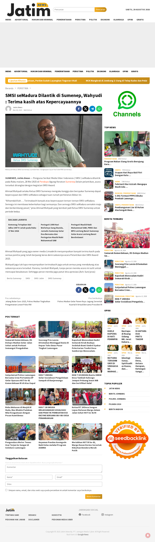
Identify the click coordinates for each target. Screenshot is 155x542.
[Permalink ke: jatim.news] (8, 108)
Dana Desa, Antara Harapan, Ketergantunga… (140, 365)
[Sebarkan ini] (79, 109)
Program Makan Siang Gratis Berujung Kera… (124, 163)
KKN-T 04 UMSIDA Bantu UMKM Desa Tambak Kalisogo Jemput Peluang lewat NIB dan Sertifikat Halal (86, 379)
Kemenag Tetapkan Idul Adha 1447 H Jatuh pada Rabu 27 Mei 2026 (22, 227)
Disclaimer (33, 519)
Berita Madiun (116, 409)
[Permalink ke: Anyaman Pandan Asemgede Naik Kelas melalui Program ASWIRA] (54, 431)
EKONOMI (118, 193)
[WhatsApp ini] (99, 109)
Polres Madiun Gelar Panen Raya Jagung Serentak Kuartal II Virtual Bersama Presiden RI (80, 301)
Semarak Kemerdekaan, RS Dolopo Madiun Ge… (126, 254)
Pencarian (100, 9)
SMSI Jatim (39, 278)
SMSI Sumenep (54, 278)
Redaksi (32, 515)
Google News (83, 534)
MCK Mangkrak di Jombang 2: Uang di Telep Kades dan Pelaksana (100, 80)
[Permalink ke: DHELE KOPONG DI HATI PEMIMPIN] (113, 321)
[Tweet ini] (85, 109)
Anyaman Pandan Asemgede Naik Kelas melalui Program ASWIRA (52, 445)
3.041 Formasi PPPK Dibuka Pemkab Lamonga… (129, 197)
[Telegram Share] (92, 109)
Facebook (86, 514)
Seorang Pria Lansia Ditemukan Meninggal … (131, 265)
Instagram (109, 514)
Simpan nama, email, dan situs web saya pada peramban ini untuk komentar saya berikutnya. (50, 490)
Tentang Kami (12, 515)
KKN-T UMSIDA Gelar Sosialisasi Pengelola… (130, 300)
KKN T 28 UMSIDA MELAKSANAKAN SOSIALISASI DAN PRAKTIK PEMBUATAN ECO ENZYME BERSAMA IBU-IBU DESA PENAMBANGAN (54, 413)
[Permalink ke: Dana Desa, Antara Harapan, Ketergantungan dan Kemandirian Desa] (141, 348)
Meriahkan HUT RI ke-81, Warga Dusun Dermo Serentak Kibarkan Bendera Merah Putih (87, 446)
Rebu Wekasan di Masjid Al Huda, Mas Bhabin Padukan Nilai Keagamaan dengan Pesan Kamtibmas (18, 411)
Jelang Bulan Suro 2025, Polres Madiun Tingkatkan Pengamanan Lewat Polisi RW (27, 301)
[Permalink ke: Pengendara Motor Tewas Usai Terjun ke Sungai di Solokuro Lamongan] (20, 431)
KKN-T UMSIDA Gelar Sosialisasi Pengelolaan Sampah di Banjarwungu (54, 378)
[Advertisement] (77, 45)
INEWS (117, 182)
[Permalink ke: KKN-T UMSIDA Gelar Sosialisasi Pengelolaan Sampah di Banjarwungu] (54, 364)
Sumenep (70, 181)
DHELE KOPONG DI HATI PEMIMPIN (112, 335)
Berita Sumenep (14, 278)
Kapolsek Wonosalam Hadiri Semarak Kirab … (129, 277)
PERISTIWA (108, 250)
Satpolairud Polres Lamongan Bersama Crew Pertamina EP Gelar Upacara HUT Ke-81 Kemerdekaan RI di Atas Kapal (20, 379)
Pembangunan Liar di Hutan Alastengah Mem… (129, 208)
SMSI (28, 278)
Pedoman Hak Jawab (15, 519)
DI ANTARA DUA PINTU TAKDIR (140, 335)
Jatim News (114, 388)
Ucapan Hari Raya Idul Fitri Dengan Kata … (128, 174)
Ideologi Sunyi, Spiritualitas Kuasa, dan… (127, 363)
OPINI (109, 326)
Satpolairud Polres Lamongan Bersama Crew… (130, 288)
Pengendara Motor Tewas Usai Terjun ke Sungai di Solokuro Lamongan (18, 445)
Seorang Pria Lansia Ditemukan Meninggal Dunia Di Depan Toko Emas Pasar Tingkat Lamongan (54, 344)
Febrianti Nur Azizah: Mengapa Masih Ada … (131, 185)
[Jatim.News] (29, 9)
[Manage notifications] (147, 535)
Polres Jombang (117, 399)
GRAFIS (118, 170)
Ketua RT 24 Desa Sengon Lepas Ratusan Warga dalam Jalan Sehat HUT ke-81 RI (86, 410)
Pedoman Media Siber (62, 519)
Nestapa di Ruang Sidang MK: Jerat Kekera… (126, 336)
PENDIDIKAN (120, 296)
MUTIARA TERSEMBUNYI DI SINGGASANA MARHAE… (112, 365)
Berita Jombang (117, 394)
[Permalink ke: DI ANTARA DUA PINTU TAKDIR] (141, 321)
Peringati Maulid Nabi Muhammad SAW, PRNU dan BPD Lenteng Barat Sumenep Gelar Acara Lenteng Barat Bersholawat (85, 231)
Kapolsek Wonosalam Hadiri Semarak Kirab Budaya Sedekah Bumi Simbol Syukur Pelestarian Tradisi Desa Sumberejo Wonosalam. (86, 345)
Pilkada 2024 (115, 404)
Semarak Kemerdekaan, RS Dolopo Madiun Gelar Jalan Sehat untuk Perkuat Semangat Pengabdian (18, 344)
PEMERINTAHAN (110, 159)
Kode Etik (57, 515)
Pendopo (44, 181)
